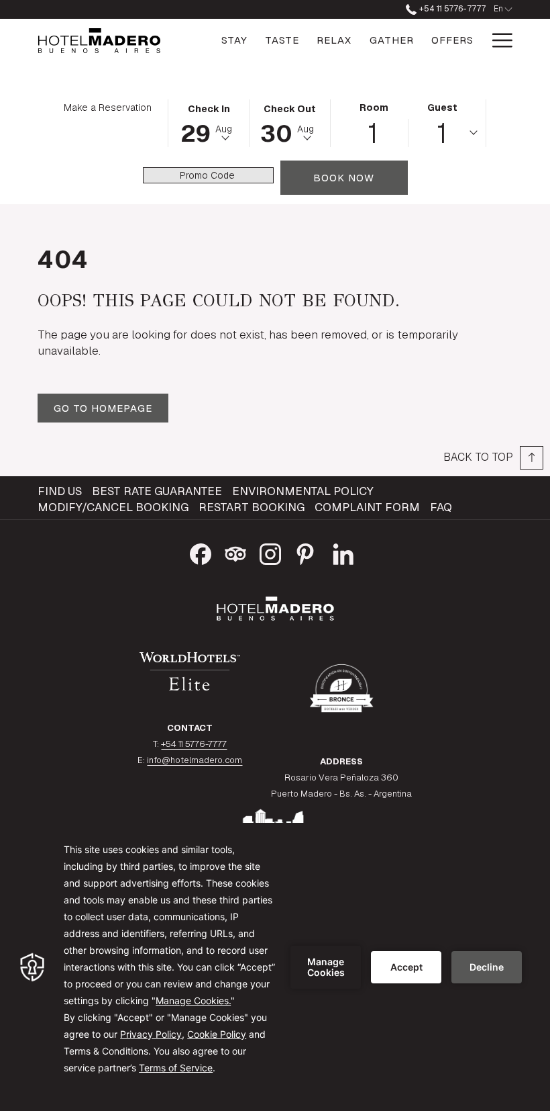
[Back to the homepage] (99, 40)
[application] (275, 967)
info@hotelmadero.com (194, 760)
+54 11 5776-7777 (451, 8)
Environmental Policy (303, 491)
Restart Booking (252, 507)
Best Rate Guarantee (157, 491)
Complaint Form (367, 507)
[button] (208, 122)
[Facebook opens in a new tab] (200, 552)
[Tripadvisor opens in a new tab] (235, 552)
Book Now (360, 177)
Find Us (60, 491)
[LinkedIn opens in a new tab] (343, 552)
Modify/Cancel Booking (113, 507)
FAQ (441, 507)
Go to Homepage (103, 408)
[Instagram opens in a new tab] (270, 552)
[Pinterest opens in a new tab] (305, 552)
